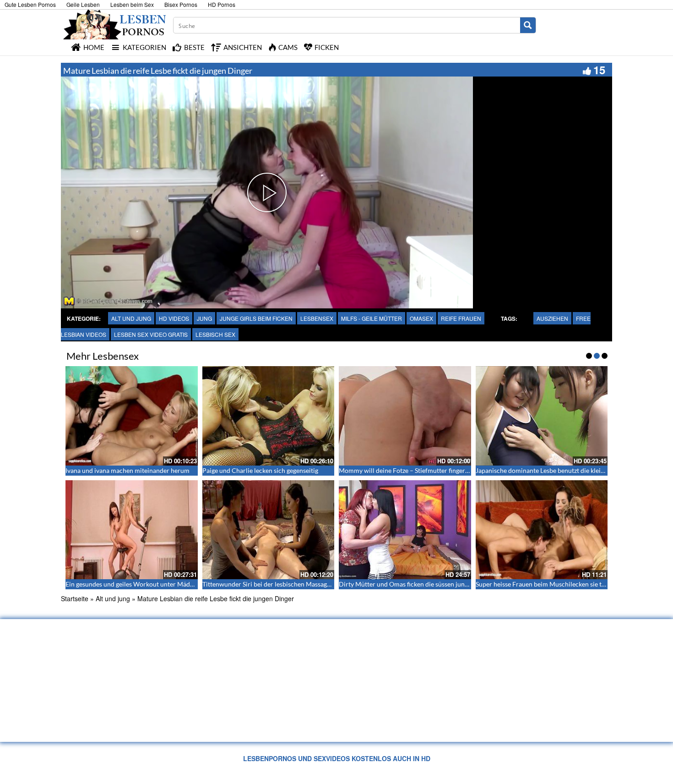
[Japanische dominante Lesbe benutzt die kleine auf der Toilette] (542, 415)
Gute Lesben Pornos (30, 4)
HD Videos (174, 318)
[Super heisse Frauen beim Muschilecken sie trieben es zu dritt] (542, 529)
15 (599, 70)
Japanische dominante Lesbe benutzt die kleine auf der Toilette (564, 470)
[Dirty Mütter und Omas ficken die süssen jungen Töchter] (405, 529)
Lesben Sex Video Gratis (151, 334)
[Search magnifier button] (528, 25)
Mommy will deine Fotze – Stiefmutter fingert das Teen (416, 470)
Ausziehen (552, 318)
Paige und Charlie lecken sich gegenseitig (260, 470)
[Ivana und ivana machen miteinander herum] (131, 415)
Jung (204, 318)
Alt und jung (131, 318)
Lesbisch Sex (215, 334)
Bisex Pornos (180, 4)
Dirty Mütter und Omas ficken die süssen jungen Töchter (418, 584)
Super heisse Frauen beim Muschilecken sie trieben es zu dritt (562, 584)
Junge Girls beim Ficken (256, 318)
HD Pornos (221, 4)
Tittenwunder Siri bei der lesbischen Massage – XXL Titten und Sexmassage (307, 584)
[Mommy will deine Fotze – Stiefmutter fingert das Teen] (405, 415)
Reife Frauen (461, 318)
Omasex (421, 318)
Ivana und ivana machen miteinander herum (127, 470)
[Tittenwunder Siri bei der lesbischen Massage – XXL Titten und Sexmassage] (268, 529)
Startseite (74, 598)
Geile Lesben (83, 4)
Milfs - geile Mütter (371, 318)
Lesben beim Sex (132, 4)
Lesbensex (316, 318)
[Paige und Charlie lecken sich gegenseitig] (268, 415)
